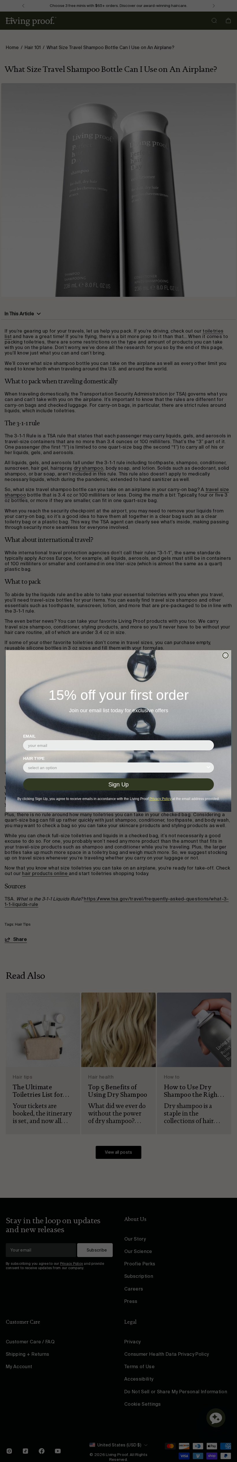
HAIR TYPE (34, 758)
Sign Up (118, 784)
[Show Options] (208, 767)
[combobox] (116, 767)
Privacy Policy (160, 799)
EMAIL (29, 736)
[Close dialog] (225, 655)
